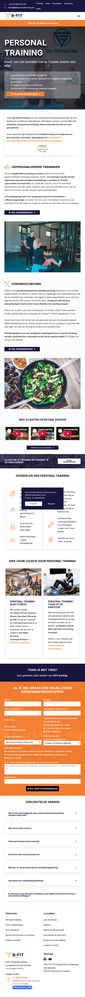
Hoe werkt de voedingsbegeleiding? (26, 880)
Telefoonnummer (12, 709)
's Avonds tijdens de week (58, 728)
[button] (79, 16)
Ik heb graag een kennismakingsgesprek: (55, 737)
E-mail (47, 700)
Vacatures (68, 3)
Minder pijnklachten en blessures (51, 755)
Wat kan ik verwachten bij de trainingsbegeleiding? (33, 867)
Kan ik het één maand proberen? (24, 854)
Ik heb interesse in (13, 737)
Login (38, 8)
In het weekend (53, 731)
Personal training (13, 920)
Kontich (47, 925)
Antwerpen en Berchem (55, 935)
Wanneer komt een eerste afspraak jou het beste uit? (60, 720)
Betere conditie (13, 758)
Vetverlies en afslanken (17, 751)
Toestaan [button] (33, 504)
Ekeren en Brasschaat (54, 930)
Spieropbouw (38, 751)
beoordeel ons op (21, 987)
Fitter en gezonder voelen (59, 751)
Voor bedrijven (12, 930)
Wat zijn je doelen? (13, 748)
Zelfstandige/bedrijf (15, 730)
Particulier (11, 726)
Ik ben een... (10, 720)
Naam (7, 700)
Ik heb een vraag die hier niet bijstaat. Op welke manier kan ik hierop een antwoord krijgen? (41, 895)
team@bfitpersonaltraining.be (18, 965)
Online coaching (13, 940)
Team (47, 3)
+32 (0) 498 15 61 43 (14, 968)
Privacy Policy (62, 964)
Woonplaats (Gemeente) (55, 709)
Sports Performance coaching (20, 935)
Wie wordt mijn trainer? (19, 828)
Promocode (9, 777)
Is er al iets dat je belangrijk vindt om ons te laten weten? (31, 762)
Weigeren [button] (51, 504)
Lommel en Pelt (51, 945)
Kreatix (67, 971)
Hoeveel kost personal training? (23, 841)
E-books (39, 3)
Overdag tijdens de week (57, 725)
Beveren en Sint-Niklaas (55, 940)
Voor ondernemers (14, 925)
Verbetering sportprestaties (19, 755)
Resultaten (57, 3)
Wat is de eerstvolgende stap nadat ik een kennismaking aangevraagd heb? (36, 814)
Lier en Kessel (50, 920)
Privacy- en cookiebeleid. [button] (35, 498)
